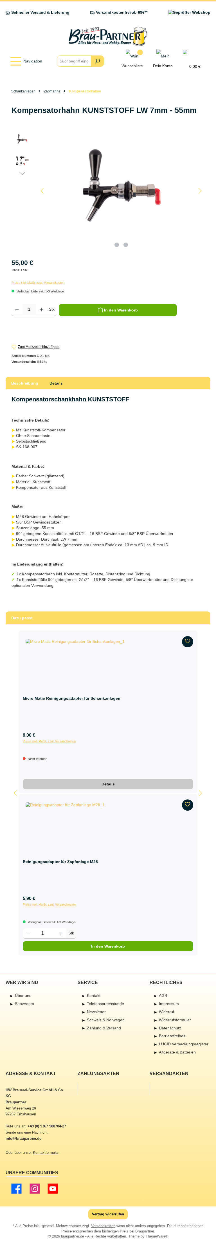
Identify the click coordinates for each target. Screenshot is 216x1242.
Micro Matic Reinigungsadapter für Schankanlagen (71, 698)
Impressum (169, 1003)
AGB (163, 995)
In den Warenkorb (108, 946)
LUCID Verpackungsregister (183, 1044)
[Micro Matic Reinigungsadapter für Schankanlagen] (108, 664)
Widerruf (166, 1012)
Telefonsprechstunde (105, 1003)
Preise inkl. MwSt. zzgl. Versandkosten (38, 282)
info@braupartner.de (23, 1139)
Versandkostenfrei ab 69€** (121, 12)
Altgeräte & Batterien (177, 1052)
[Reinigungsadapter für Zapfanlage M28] (108, 827)
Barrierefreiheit (172, 1036)
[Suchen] (97, 61)
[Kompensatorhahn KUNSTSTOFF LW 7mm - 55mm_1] (121, 191)
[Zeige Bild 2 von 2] (125, 245)
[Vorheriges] (42, 191)
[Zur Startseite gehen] (108, 36)
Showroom (24, 1003)
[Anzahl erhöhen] (41, 310)
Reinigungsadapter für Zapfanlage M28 (60, 862)
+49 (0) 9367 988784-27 (47, 1126)
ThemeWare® (157, 1236)
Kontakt (93, 995)
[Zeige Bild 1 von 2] (116, 245)
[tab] (25, 383)
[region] (108, 191)
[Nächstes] (200, 191)
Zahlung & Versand (104, 1028)
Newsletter (96, 1012)
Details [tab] (56, 383)
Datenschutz (170, 1028)
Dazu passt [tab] (22, 618)
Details (108, 784)
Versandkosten (103, 1226)
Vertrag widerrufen (108, 1214)
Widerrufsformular (175, 1020)
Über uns (23, 995)
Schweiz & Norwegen (106, 1020)
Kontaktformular (45, 1153)
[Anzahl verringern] (17, 310)
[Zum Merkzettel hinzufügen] (187, 641)
